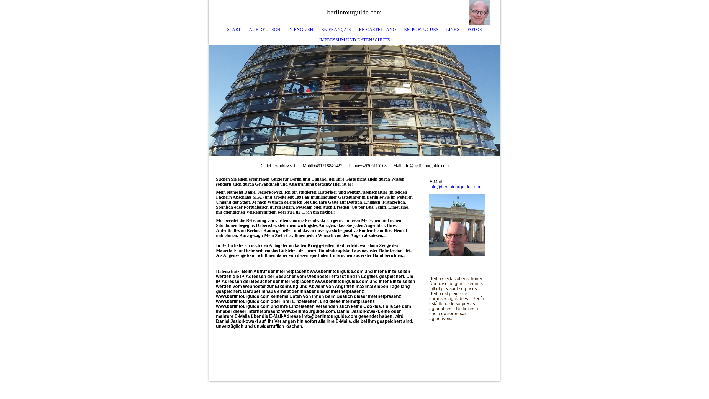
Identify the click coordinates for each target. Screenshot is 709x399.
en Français (336, 29)
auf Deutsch (264, 29)
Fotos (474, 29)
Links (452, 29)
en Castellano (377, 29)
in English (300, 29)
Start (234, 29)
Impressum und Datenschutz (354, 39)
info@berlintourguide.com (454, 187)
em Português (421, 29)
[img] (479, 12)
